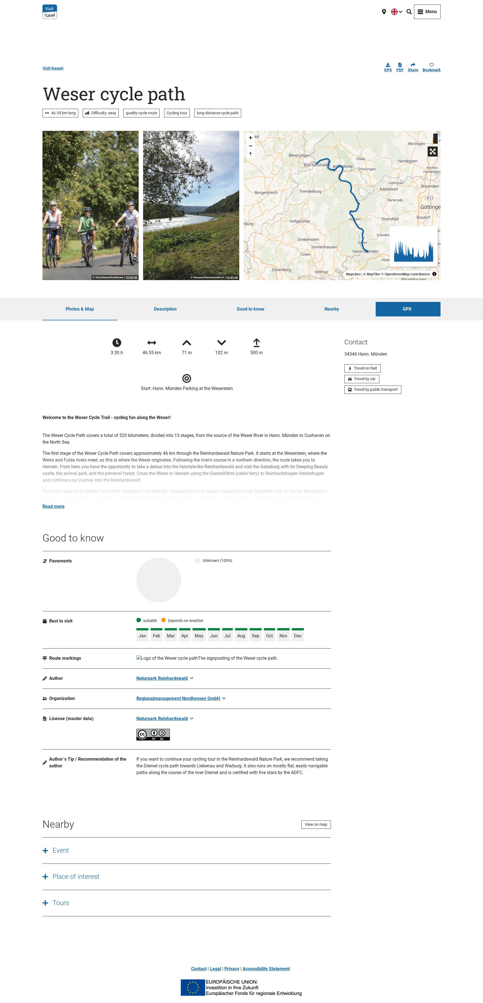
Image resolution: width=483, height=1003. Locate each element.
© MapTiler (371, 273)
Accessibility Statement (266, 968)
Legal (215, 968)
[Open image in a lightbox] (90, 205)
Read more (53, 506)
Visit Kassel (52, 68)
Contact (199, 968)
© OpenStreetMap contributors (405, 273)
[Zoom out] (251, 146)
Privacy (231, 968)
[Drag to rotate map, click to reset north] (251, 154)
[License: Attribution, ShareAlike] (153, 739)
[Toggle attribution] (434, 274)
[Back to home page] (49, 11)
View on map (316, 824)
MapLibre (353, 273)
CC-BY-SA (131, 277)
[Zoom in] (251, 138)
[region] (342, 205)
